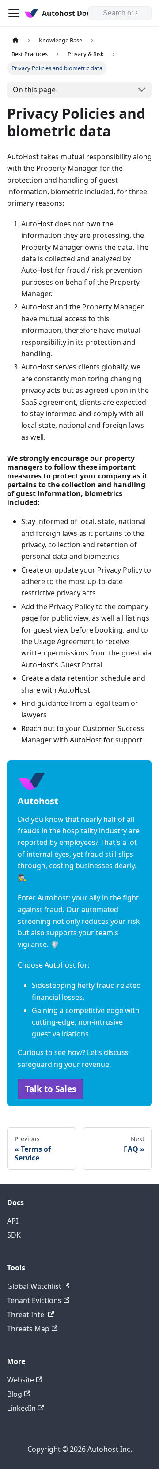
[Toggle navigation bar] (13, 13)
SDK (14, 1235)
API (12, 1221)
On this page (34, 89)
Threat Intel (26, 1314)
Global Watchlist (34, 1286)
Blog (14, 1394)
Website (20, 1380)
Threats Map (28, 1328)
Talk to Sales (50, 1089)
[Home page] (15, 40)
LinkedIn (21, 1408)
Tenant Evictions (34, 1300)
